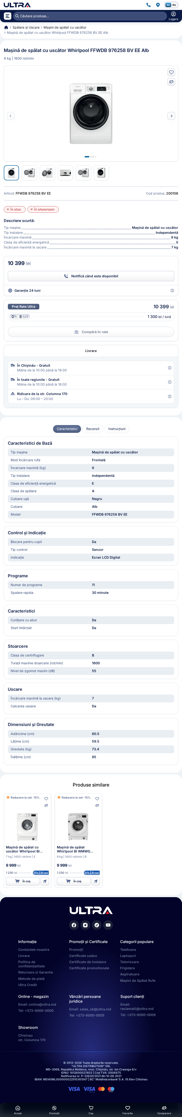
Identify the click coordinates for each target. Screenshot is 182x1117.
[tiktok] (96, 925)
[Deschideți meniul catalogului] (7, 16)
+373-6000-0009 (141, 1015)
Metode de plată (31, 979)
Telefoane (128, 949)
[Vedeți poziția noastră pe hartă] (158, 5)
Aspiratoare (129, 974)
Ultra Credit (27, 985)
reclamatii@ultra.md (137, 1009)
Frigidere (127, 968)
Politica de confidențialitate (31, 964)
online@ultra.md (42, 1004)
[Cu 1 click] (45, 881)
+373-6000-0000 (39, 1010)
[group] (67, 429)
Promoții (76, 949)
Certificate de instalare (87, 962)
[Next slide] (171, 116)
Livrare (24, 956)
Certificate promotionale (89, 968)
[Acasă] (17, 5)
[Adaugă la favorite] (171, 72)
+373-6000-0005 (90, 1015)
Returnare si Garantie (35, 972)
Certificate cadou (83, 956)
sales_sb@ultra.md (95, 1009)
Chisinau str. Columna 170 (32, 1037)
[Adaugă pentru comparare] (171, 82)
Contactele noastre (33, 949)
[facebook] (74, 925)
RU (174, 5)
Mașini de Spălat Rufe (137, 980)
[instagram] (85, 925)
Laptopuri (128, 956)
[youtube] (108, 925)
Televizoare (129, 962)
